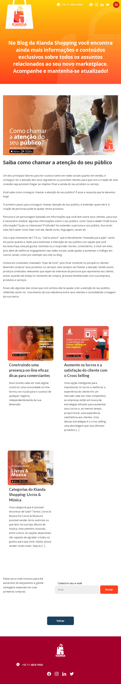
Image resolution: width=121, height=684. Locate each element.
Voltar (60, 621)
